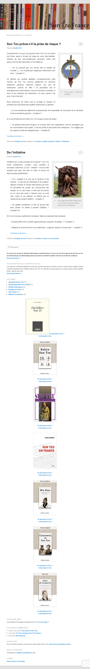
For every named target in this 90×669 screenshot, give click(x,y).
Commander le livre (45, 336)
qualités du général (48, 141)
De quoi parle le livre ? (57, 334)
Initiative (39, 141)
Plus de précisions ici (14, 273)
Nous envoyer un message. (16, 661)
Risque (58, 141)
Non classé (13, 292)
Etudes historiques (15, 287)
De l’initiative (16, 152)
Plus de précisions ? (13, 258)
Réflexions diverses (16, 294)
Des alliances (20, 635)
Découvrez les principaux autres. (60, 644)
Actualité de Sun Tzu (16, 282)
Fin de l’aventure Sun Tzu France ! (29, 633)
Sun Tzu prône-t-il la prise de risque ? (34, 44)
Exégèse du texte (20, 141)
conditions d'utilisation (23, 653)
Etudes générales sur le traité (19, 284)
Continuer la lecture (15, 136)
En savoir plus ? (43, 622)
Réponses (65, 141)
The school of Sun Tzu (29, 630)
